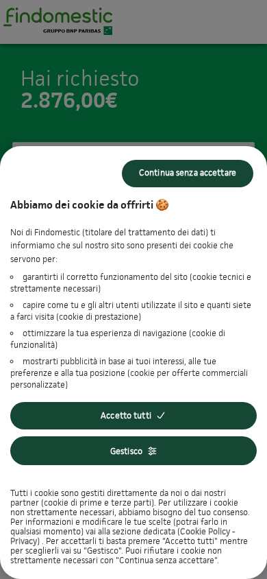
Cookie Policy (205, 531)
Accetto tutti (126, 415)
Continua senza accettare (187, 172)
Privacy (23, 541)
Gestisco (126, 451)
